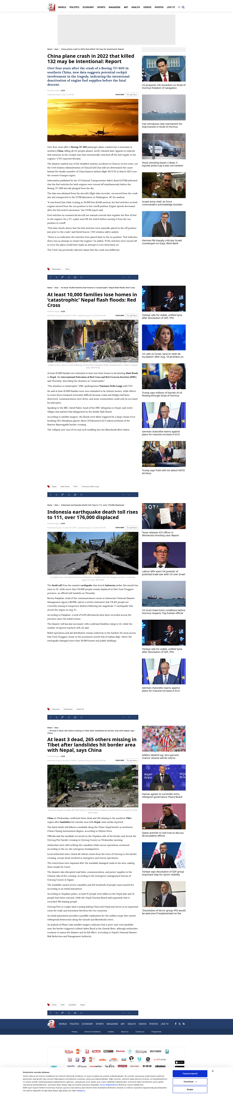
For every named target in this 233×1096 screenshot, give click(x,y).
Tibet (62, 1005)
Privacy (74, 1031)
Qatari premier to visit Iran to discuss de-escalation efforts (163, 834)
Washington (56, 269)
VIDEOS (147, 7)
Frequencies (156, 1031)
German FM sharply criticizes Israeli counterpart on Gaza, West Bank (162, 242)
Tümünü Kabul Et (190, 1074)
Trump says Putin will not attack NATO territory (163, 472)
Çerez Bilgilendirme (109, 1085)
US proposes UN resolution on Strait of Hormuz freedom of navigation (164, 87)
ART (126, 7)
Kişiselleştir (189, 1082)
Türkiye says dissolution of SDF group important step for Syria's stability (163, 873)
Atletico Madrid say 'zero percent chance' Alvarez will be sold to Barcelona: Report (160, 757)
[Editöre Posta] (81, 277)
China (66, 72)
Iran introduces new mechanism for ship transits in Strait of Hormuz (162, 125)
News (49, 49)
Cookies (111, 1031)
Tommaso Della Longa (90, 486)
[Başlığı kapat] (213, 1071)
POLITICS (74, 7)
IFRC (76, 486)
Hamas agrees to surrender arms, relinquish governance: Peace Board (162, 796)
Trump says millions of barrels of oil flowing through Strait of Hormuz (162, 394)
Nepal (54, 486)
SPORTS (101, 7)
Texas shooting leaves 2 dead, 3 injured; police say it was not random (162, 164)
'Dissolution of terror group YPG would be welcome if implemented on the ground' (164, 912)
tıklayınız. (81, 1091)
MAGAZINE (114, 7)
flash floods (65, 486)
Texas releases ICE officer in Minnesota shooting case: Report (160, 534)
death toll (80, 709)
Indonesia (56, 709)
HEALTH (135, 7)
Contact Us (140, 1031)
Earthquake (68, 709)
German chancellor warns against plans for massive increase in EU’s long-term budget (161, 433)
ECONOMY (88, 7)
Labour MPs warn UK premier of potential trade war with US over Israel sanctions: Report (163, 573)
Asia (56, 49)
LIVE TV (171, 7)
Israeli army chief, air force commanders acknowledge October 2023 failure (162, 203)
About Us (125, 1031)
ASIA (63, 90)
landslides (72, 1005)
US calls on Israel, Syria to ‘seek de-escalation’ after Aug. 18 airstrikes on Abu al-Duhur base (162, 355)
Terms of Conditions (92, 1031)
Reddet (190, 1089)
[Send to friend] (75, 277)
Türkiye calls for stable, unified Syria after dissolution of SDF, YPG (162, 317)
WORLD (62, 7)
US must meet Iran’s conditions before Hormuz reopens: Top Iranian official (163, 612)
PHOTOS (159, 7)
